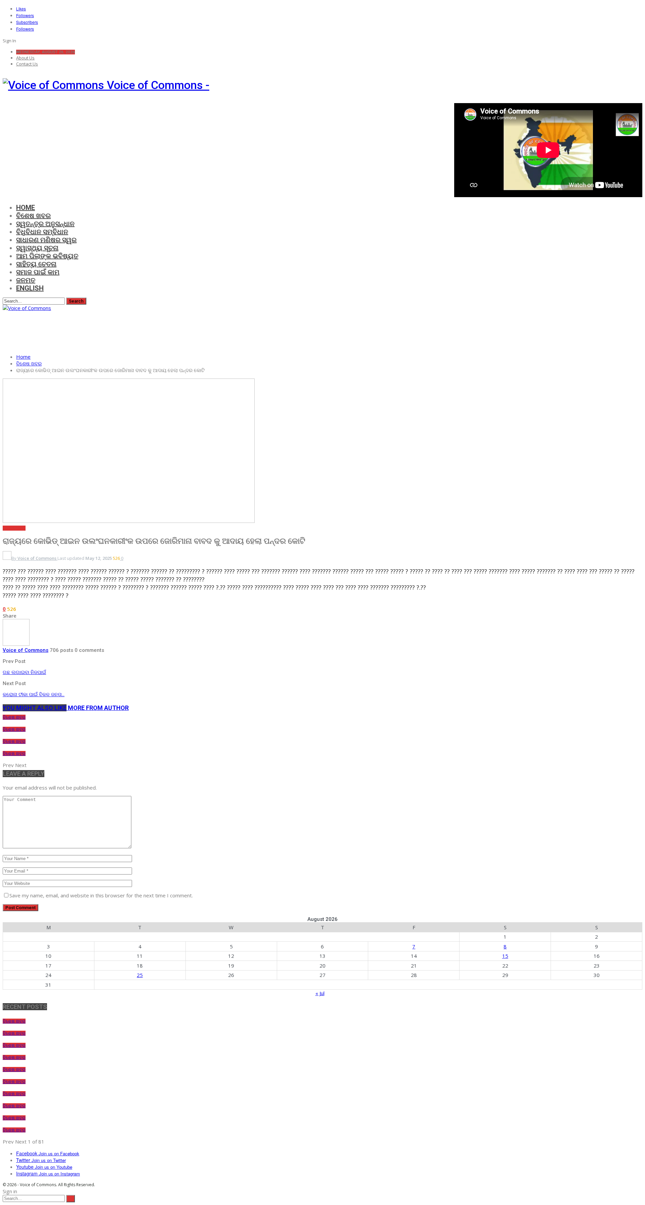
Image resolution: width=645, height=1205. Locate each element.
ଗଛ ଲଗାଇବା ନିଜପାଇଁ (24, 672)
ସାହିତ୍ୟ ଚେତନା (36, 264)
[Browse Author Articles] (16, 643)
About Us (25, 58)
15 (505, 955)
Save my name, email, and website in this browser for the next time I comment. (101, 895)
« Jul (320, 993)
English (30, 288)
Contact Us (27, 64)
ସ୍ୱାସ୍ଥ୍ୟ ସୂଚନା (37, 248)
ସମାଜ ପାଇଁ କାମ (37, 272)
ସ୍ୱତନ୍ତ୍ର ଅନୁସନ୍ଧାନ (45, 224)
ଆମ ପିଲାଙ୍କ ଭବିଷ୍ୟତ (47, 256)
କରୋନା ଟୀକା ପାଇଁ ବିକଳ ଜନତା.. (33, 694)
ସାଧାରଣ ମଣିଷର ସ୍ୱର (46, 240)
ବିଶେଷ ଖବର (33, 216)
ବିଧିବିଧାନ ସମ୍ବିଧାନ (42, 232)
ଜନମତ (25, 280)
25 (140, 975)
